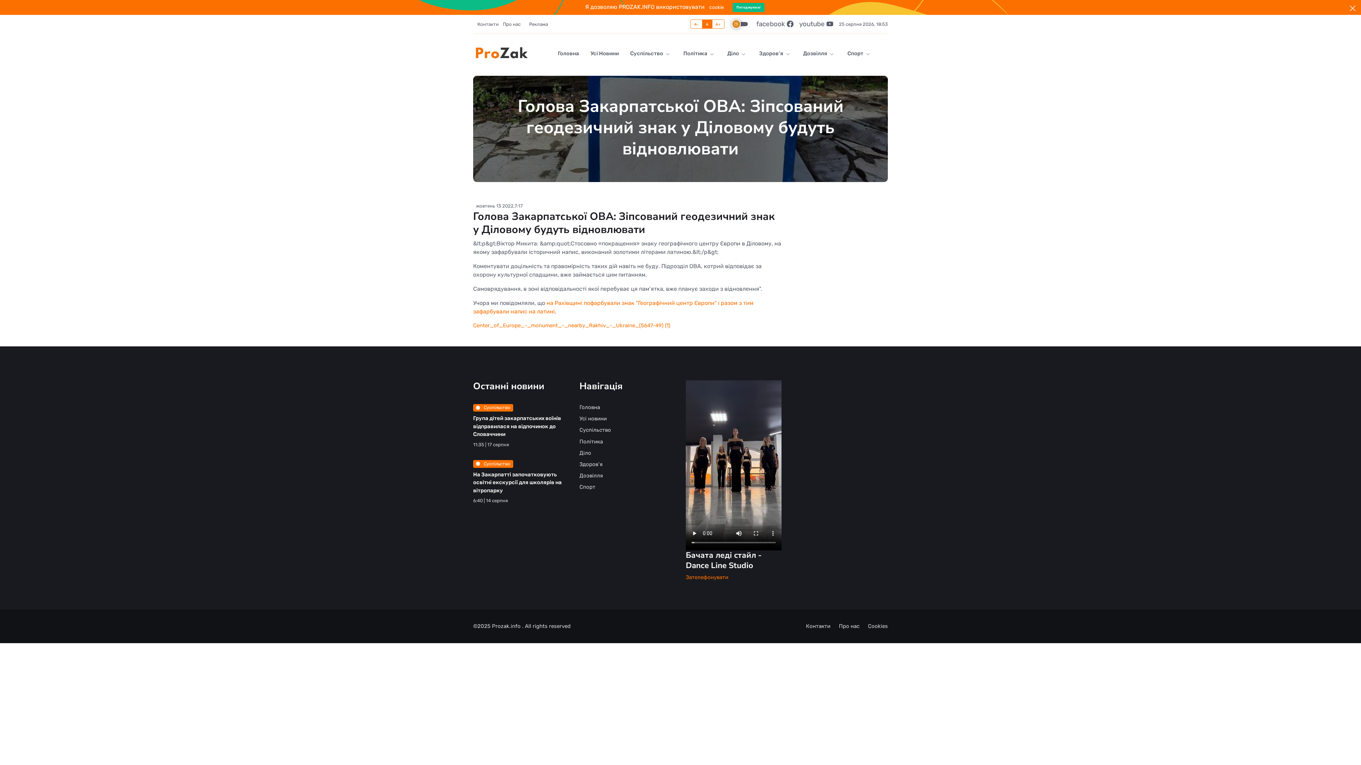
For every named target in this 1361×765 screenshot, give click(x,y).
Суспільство (647, 53)
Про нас (512, 24)
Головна (568, 53)
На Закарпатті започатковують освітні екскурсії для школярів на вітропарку (517, 482)
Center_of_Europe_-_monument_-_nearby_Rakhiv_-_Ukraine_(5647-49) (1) (571, 325)
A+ (718, 24)
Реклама (538, 24)
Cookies (878, 626)
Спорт (855, 53)
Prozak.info (507, 626)
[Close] (1352, 8)
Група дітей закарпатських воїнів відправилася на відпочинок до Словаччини (517, 426)
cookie (716, 7)
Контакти (488, 24)
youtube (813, 24)
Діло (733, 53)
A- (696, 24)
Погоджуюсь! (748, 7)
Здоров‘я (771, 53)
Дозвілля (815, 53)
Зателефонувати (707, 577)
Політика (695, 53)
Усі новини (604, 53)
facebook (771, 24)
